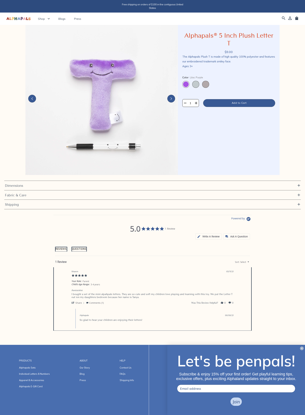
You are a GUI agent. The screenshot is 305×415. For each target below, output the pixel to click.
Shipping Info (127, 380)
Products (25, 360)
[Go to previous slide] (32, 99)
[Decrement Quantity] (185, 103)
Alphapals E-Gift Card (31, 386)
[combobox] (241, 262)
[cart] (297, 19)
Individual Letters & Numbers (34, 373)
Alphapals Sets (27, 367)
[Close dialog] (302, 348)
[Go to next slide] (171, 99)
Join (236, 401)
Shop (41, 19)
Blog (82, 373)
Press (77, 19)
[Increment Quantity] (196, 103)
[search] (283, 18)
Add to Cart (239, 102)
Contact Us (125, 367)
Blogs (61, 19)
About (84, 360)
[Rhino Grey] (205, 84)
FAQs (122, 373)
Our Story (85, 367)
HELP (122, 360)
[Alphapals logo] (18, 19)
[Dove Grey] (195, 84)
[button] (208, 236)
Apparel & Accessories (31, 380)
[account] (290, 18)
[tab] (61, 251)
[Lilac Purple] (185, 84)
